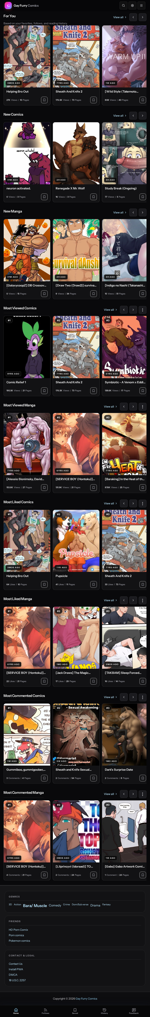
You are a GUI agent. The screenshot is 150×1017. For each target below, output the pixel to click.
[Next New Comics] (142, 116)
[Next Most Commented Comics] (133, 697)
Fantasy (106, 904)
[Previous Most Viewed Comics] (124, 310)
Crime (66, 904)
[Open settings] (132, 5)
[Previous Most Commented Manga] (124, 794)
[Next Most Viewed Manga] (133, 406)
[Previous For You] (133, 17)
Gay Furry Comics (86, 998)
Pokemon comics (19, 940)
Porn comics (16, 935)
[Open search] (123, 5)
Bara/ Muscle (35, 905)
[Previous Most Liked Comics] (124, 503)
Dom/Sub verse (80, 904)
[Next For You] (142, 17)
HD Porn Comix (18, 930)
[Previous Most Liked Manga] (124, 600)
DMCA (13, 974)
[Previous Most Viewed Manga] (124, 406)
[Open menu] (141, 5)
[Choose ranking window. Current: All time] (142, 310)
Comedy (55, 905)
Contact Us (15, 964)
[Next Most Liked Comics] (133, 503)
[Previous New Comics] (133, 116)
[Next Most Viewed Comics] (133, 310)
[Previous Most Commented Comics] (124, 697)
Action (17, 904)
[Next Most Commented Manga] (133, 794)
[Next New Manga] (142, 212)
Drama (95, 905)
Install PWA (16, 969)
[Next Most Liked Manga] (133, 600)
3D (10, 904)
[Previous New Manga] (133, 212)
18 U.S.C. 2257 (17, 980)
